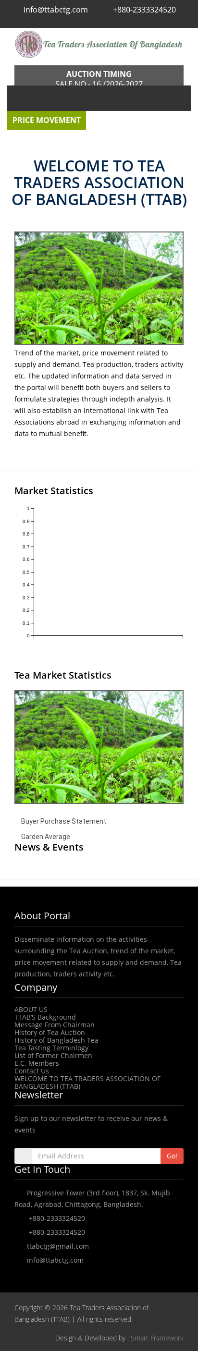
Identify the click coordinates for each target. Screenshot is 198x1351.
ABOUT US (31, 1009)
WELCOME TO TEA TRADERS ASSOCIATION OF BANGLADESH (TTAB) (87, 1082)
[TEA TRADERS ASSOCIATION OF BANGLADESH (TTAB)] (99, 44)
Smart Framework (157, 1337)
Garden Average (45, 836)
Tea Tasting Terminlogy (51, 1047)
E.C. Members (36, 1063)
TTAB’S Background (45, 1017)
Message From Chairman (54, 1024)
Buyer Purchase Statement (63, 821)
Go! (172, 1155)
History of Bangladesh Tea (56, 1040)
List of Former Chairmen (53, 1055)
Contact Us (31, 1070)
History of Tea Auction (49, 1032)
